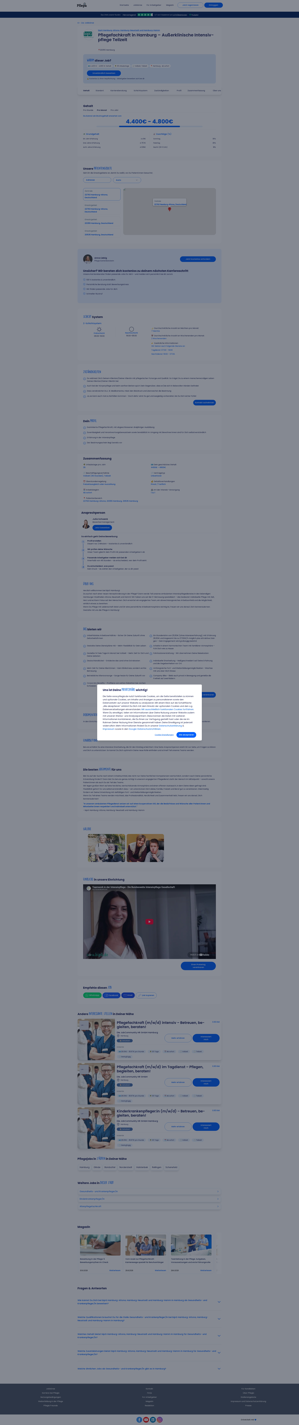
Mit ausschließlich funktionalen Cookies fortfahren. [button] (167, 709)
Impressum (109, 729)
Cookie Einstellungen (164, 734)
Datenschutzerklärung (170, 725)
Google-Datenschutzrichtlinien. (145, 729)
